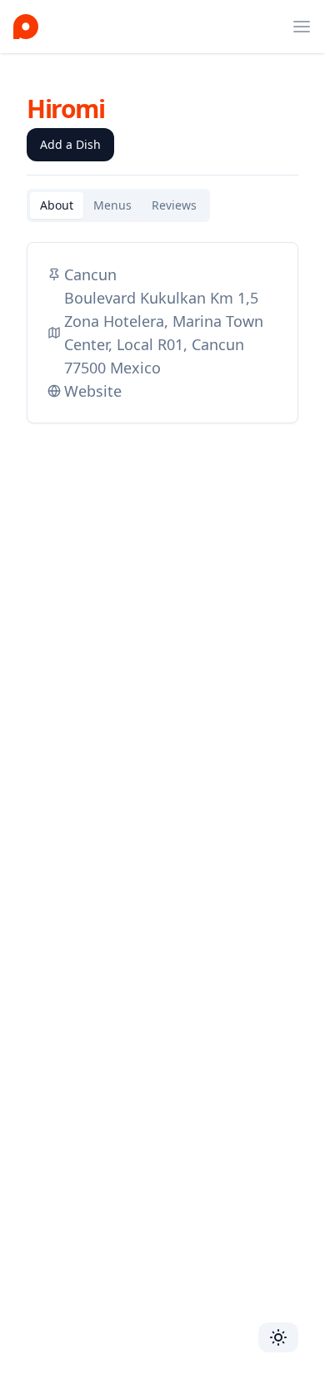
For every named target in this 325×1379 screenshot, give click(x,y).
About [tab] (56, 205)
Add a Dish (70, 144)
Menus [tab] (112, 205)
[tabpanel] (162, 332)
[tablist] (118, 205)
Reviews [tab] (174, 205)
